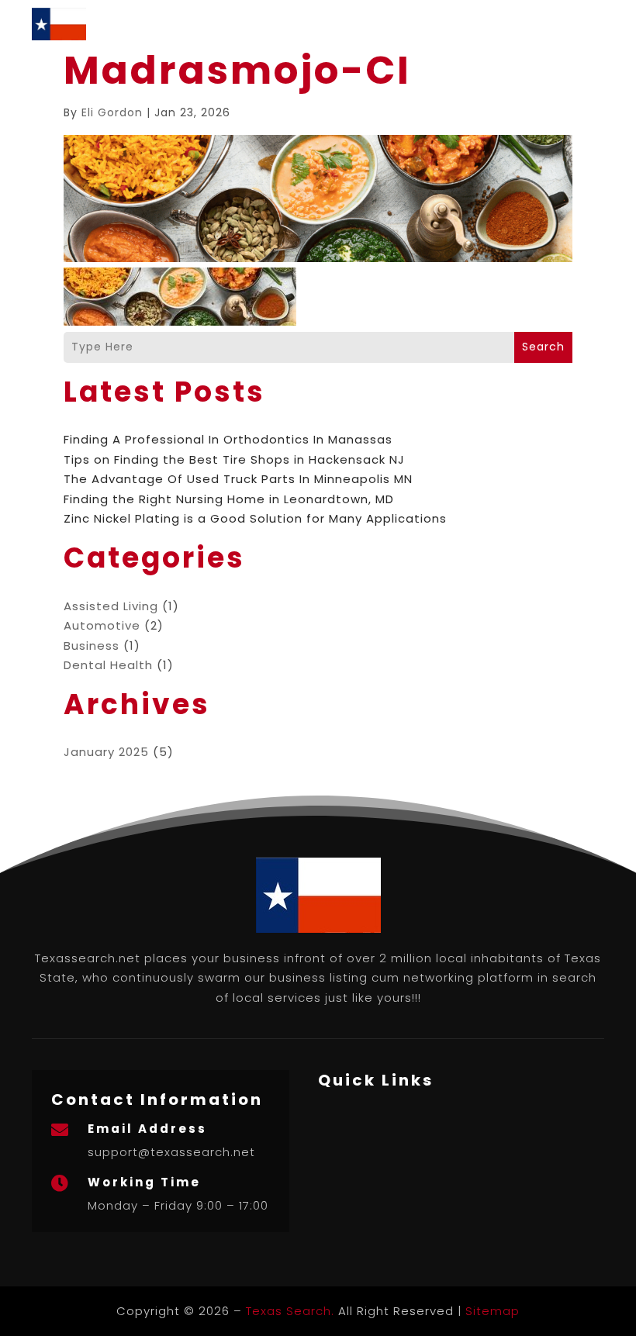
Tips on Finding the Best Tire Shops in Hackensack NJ (234, 459)
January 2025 (106, 752)
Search (543, 346)
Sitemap (492, 1311)
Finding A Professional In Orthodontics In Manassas (228, 439)
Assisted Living (111, 606)
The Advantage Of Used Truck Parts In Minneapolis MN (238, 479)
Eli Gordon (112, 112)
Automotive (102, 625)
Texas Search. (290, 1311)
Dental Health (108, 665)
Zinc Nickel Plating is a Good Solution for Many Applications (255, 518)
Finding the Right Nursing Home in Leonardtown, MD (229, 499)
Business (91, 645)
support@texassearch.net (171, 1152)
